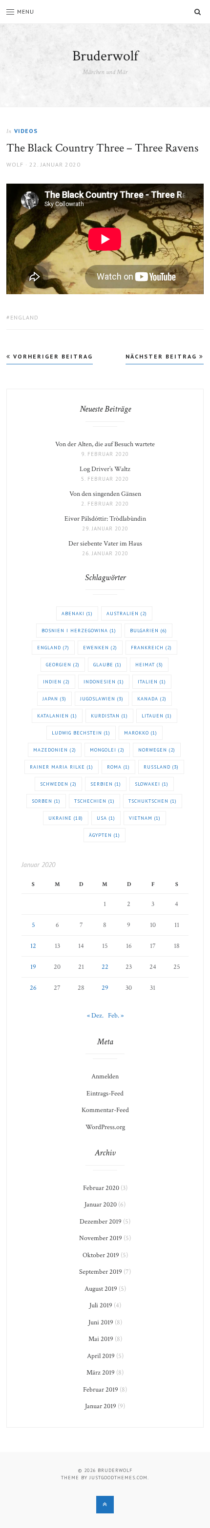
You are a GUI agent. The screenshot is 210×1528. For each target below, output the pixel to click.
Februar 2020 (101, 1188)
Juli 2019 (100, 1305)
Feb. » (116, 1015)
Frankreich (151, 647)
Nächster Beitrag (162, 356)
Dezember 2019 (101, 1221)
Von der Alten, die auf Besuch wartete (105, 444)
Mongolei (107, 750)
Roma (118, 767)
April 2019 (101, 1356)
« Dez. (95, 1015)
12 (33, 946)
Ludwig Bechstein (81, 733)
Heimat (149, 664)
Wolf (14, 164)
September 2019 (100, 1271)
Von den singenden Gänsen (105, 494)
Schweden (58, 784)
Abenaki (77, 613)
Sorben (46, 801)
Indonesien (104, 682)
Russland (161, 767)
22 (105, 966)
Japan (54, 699)
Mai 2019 (100, 1339)
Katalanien (57, 716)
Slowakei (151, 784)
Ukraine (65, 818)
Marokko (140, 733)
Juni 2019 (100, 1322)
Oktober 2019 (101, 1255)
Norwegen (156, 750)
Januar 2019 (100, 1406)
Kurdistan (109, 716)
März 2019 (100, 1372)
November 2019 (100, 1238)
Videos (26, 130)
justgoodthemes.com (118, 1477)
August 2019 (100, 1288)
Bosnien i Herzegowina (79, 630)
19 (33, 966)
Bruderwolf (105, 56)
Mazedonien (54, 750)
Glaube (107, 664)
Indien (56, 682)
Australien (126, 613)
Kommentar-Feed (105, 1110)
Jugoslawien (102, 699)
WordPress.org (105, 1127)
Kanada (152, 699)
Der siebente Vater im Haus (105, 543)
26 (33, 987)
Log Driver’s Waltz (105, 469)
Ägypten (104, 835)
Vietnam (145, 818)
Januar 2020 (100, 1204)
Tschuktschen (152, 801)
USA (106, 818)
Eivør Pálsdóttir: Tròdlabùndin (105, 518)
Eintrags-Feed (105, 1093)
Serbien (105, 784)
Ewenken (100, 647)
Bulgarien (148, 630)
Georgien (63, 664)
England (24, 317)
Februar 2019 (100, 1389)
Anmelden (105, 1076)
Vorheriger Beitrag (52, 356)
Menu (25, 11)
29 (105, 987)
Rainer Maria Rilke (61, 767)
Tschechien (94, 801)
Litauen (157, 716)
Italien (152, 682)
